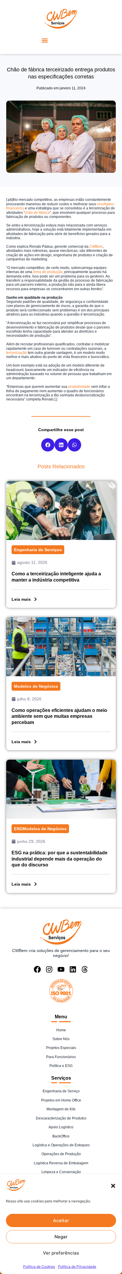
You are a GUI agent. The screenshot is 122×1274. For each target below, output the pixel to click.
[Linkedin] (72, 969)
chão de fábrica (37, 213)
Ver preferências (61, 1253)
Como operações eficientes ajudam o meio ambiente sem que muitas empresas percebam (59, 716)
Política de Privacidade (77, 1266)
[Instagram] (49, 969)
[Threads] (84, 969)
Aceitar (61, 1220)
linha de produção (47, 272)
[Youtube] (61, 969)
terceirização (16, 353)
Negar (61, 1236)
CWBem (96, 246)
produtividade (79, 387)
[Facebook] (37, 969)
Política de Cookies (39, 1266)
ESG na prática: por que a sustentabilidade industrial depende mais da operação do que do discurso (59, 859)
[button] (113, 1186)
